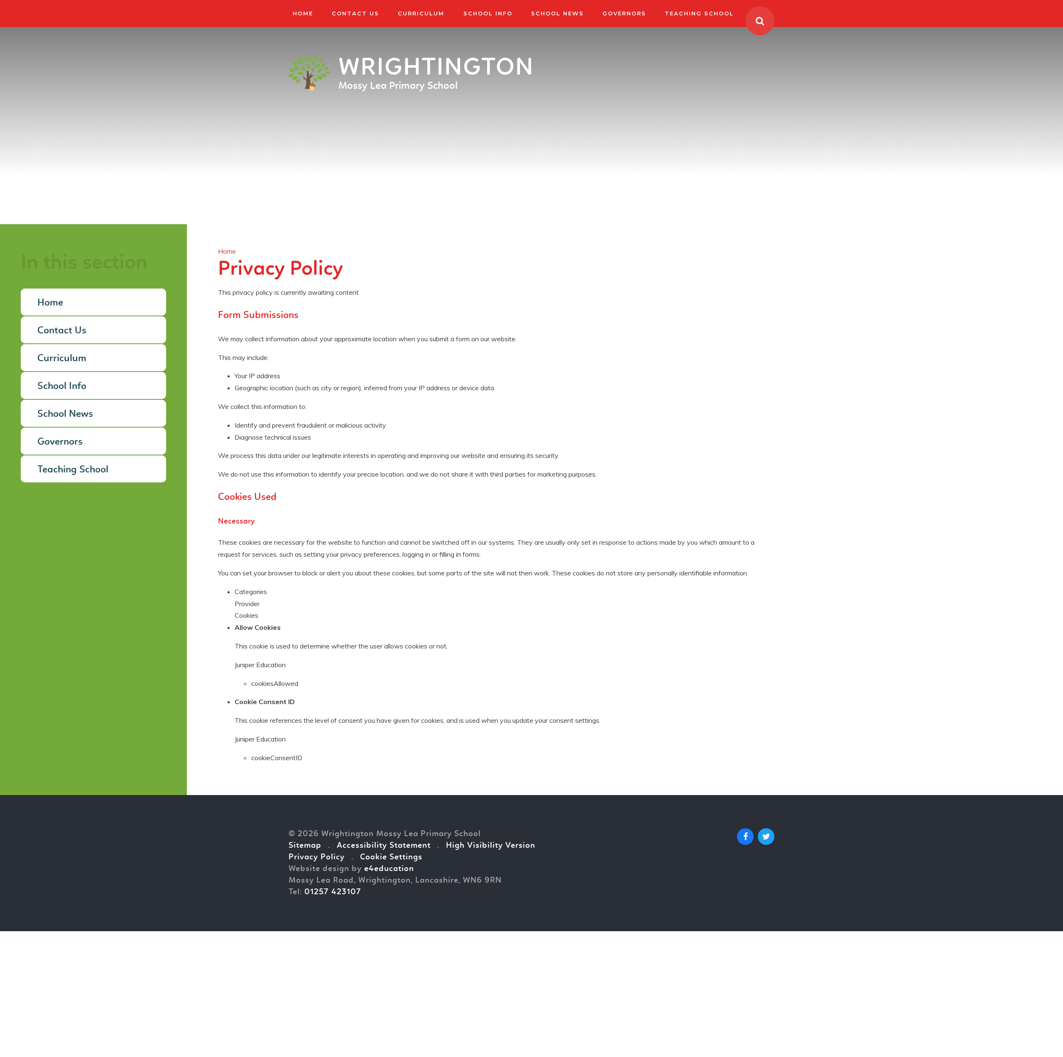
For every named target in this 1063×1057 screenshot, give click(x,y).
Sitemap (305, 846)
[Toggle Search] (759, 20)
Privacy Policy (317, 857)
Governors (60, 442)
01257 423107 (332, 892)
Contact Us (61, 331)
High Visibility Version (490, 846)
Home (227, 251)
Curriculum (61, 359)
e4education (389, 869)
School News (65, 414)
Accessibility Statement (384, 846)
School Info (61, 386)
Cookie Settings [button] (391, 857)
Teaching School (72, 470)
